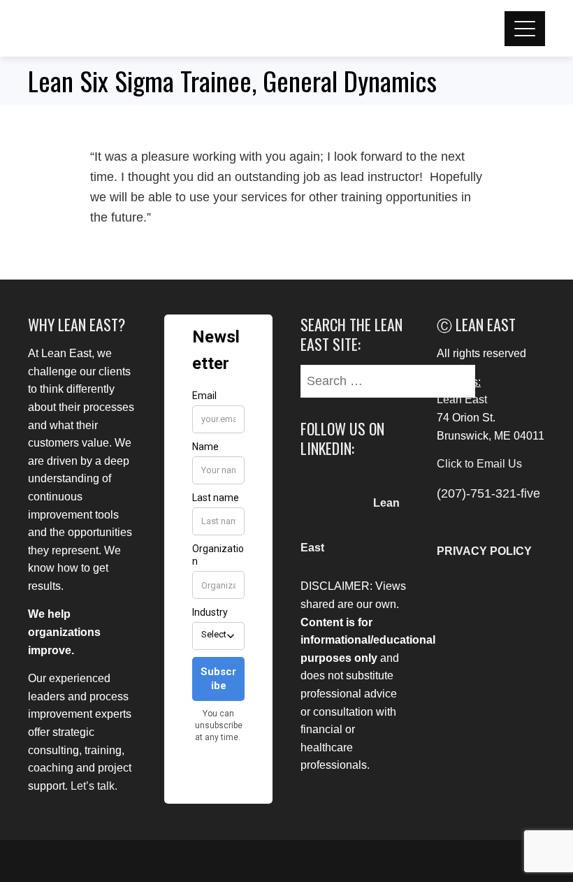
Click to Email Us (479, 464)
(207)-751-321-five (488, 493)
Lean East (462, 399)
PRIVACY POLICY (484, 551)
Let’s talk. (94, 786)
